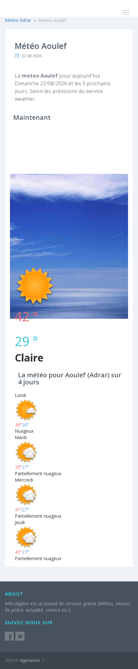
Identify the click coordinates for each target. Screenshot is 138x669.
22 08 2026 (31, 56)
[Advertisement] (69, 196)
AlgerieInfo (30, 660)
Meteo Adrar (18, 20)
